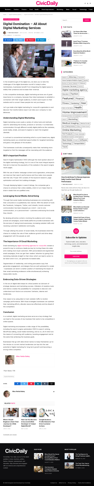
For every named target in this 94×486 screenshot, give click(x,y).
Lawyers (64, 119)
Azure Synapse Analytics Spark (72, 80)
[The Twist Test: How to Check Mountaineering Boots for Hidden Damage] (69, 465)
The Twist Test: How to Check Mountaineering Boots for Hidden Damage (82, 464)
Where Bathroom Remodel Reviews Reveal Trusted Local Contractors (81, 208)
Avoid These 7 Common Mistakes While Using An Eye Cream (81, 42)
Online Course (85, 126)
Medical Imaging (70, 123)
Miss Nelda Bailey (13, 32)
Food (31, 9)
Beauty (86, 80)
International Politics (67, 116)
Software (83, 140)
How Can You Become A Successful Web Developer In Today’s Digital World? (29, 423)
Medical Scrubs (85, 123)
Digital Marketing (9, 376)
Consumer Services (69, 86)
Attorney (72, 77)
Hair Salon (69, 108)
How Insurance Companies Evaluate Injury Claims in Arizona (52, 469)
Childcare (82, 83)
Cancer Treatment (73, 83)
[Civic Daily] (47, 3)
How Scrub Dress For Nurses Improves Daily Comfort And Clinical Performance (75, 179)
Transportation (78, 143)
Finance (24, 9)
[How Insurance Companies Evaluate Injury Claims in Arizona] (38, 469)
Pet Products (67, 134)
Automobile (81, 77)
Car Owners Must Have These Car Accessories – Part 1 (80, 32)
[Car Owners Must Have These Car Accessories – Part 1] (66, 33)
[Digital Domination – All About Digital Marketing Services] (29, 61)
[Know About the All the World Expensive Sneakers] (66, 53)
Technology (83, 9)
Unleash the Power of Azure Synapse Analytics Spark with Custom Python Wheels (82, 219)
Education (65, 94)
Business (8, 9)
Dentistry (80, 86)
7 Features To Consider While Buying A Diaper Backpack (80, 62)
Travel (90, 9)
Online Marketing (71, 130)
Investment (77, 116)
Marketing (60, 9)
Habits (63, 108)
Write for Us (62, 483)
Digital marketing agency (11, 19)
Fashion (16, 9)
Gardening (75, 103)
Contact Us (53, 483)
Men (63, 126)
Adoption (64, 77)
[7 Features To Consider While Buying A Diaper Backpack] (66, 63)
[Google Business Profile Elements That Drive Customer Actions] (47, 412)
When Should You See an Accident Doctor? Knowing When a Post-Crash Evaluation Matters (81, 197)
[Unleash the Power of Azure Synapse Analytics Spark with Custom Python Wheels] (66, 219)
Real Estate (67, 140)
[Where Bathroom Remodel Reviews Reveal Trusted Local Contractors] (66, 209)
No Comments (8, 35)
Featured (67, 98)
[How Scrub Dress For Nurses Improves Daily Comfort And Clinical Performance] (76, 165)
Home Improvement (48, 9)
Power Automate (79, 134)
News (67, 9)
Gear (83, 103)
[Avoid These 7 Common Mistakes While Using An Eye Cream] (66, 43)
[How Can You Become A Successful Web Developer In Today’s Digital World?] (29, 412)
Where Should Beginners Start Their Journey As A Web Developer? (11, 423)
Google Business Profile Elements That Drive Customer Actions (47, 423)
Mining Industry (70, 126)
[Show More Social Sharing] (48, 40)
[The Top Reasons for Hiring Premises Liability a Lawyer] (69, 456)
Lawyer (85, 116)
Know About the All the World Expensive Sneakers (81, 52)
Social (74, 9)
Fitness (65, 103)
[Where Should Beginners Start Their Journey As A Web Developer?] (11, 412)
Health (37, 9)
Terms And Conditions (84, 483)
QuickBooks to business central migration (72, 137)
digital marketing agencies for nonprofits (31, 246)
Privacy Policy (77, 263)
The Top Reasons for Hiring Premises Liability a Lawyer (82, 455)
